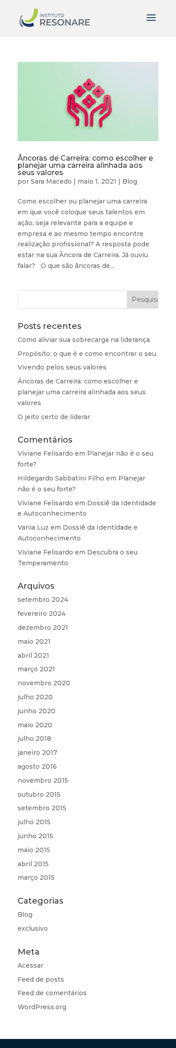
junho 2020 (37, 711)
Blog (129, 181)
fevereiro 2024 (41, 613)
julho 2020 (35, 697)
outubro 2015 (39, 794)
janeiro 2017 (37, 752)
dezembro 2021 (43, 627)
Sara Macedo (51, 181)
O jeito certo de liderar (54, 417)
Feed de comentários (52, 993)
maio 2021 (34, 641)
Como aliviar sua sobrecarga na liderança (84, 340)
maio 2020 (35, 725)
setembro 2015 (42, 808)
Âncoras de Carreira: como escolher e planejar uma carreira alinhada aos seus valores (85, 165)
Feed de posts (41, 979)
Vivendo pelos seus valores (62, 367)
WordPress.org (42, 1007)
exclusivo (33, 928)
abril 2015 (33, 864)
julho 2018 (34, 738)
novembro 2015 (43, 780)
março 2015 (36, 877)
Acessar (30, 965)
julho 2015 (34, 822)
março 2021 (36, 669)
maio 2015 (34, 850)
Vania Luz (33, 527)
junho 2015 (35, 836)
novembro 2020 (44, 683)
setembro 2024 (43, 600)
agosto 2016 (37, 766)
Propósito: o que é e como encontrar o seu (87, 354)
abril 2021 (33, 655)
